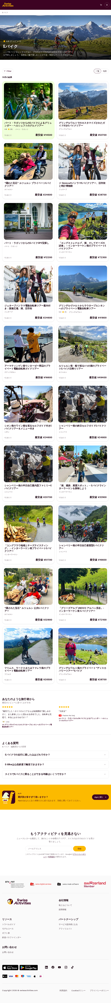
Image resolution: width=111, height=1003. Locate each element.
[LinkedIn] (46, 967)
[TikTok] (72, 967)
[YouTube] (59, 967)
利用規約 (51, 857)
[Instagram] (66, 967)
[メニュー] (107, 4)
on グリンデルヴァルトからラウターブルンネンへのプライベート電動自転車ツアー (27, 726)
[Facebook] (53, 967)
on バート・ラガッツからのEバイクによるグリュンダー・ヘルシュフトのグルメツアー (83, 719)
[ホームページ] (8, 5)
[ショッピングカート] (101, 4)
